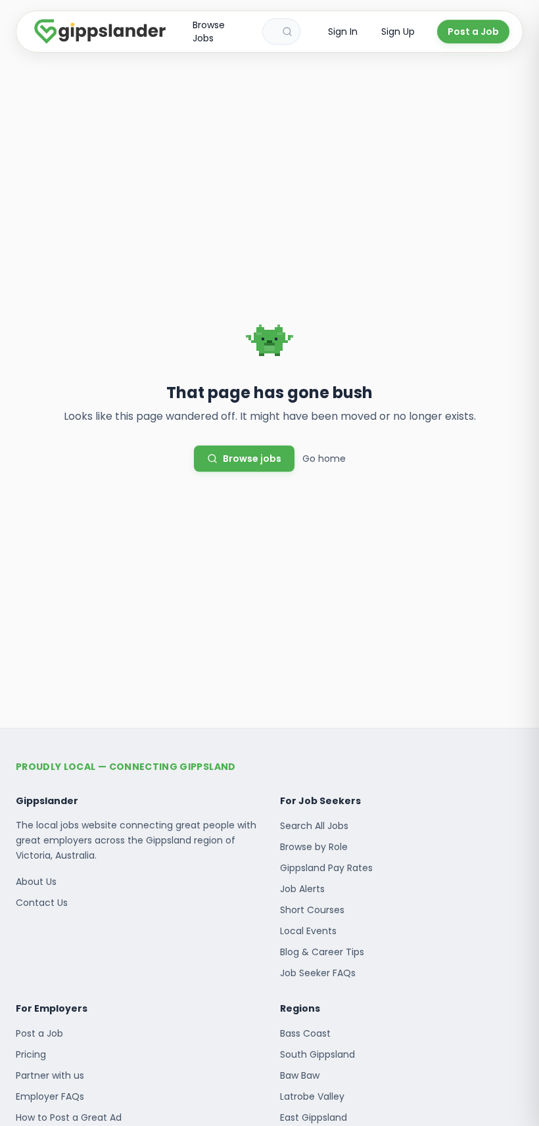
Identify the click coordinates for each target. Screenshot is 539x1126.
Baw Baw (299, 1075)
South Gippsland (317, 1054)
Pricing (31, 1054)
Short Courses (312, 909)
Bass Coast (305, 1033)
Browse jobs (252, 458)
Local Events (308, 930)
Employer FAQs (50, 1096)
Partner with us (50, 1075)
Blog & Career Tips (322, 951)
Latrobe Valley (312, 1096)
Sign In (343, 31)
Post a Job (473, 31)
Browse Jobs (209, 31)
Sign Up (398, 31)
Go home (324, 458)
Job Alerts (302, 888)
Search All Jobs (314, 825)
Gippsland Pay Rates (326, 867)
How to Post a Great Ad (69, 1117)
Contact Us (42, 902)
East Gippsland (313, 1117)
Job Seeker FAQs (318, 973)
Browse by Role (314, 846)
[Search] (287, 31)
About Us (36, 881)
